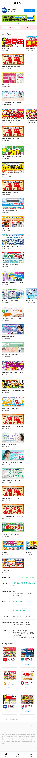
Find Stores (18, 756)
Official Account (29, 577)
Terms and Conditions (23, 725)
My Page (31, 756)
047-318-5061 (17, 602)
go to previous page (3, 3)
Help (7, 725)
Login (31, 725)
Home (6, 756)
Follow (30, 10)
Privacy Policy (13, 725)
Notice (3, 725)
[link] (4, 10)
